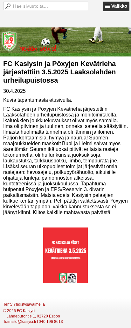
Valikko (119, 6)
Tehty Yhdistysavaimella (24, 304)
